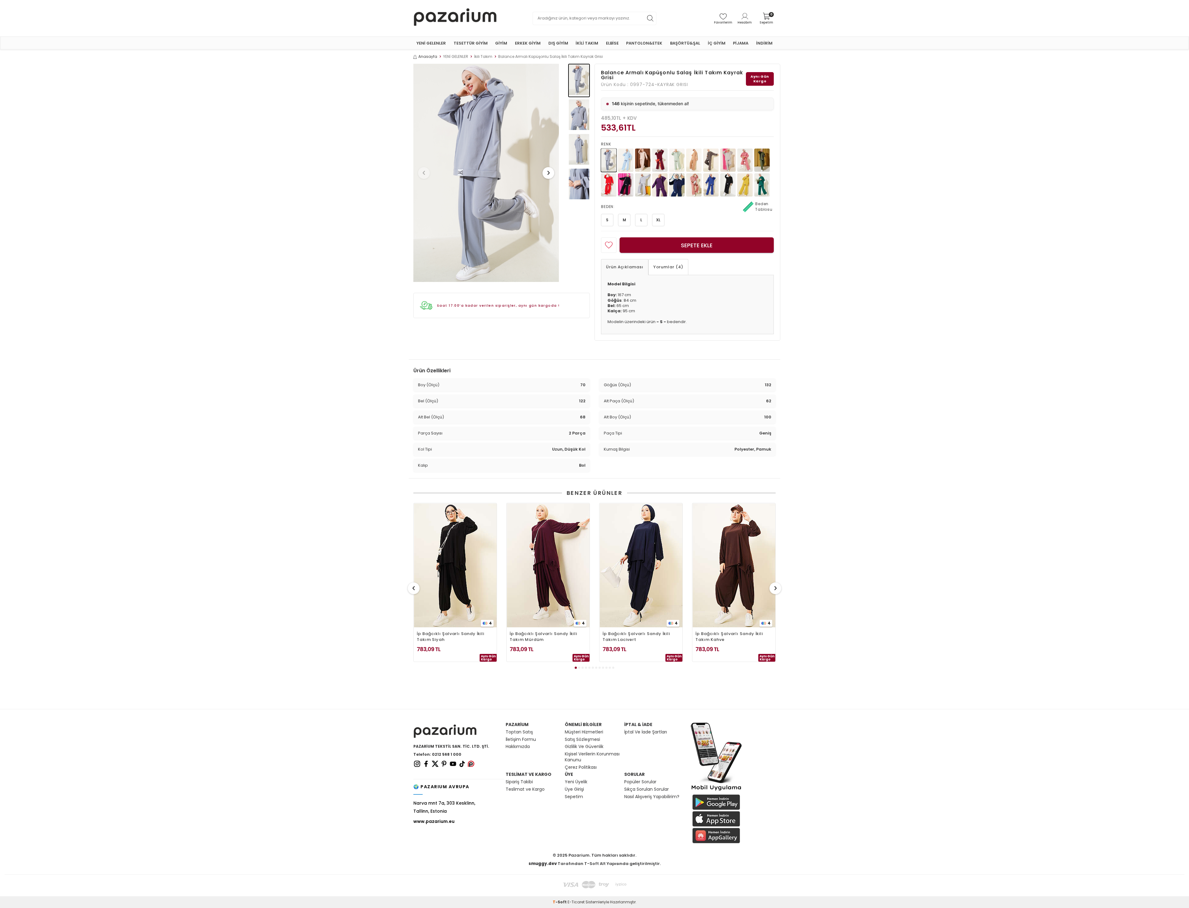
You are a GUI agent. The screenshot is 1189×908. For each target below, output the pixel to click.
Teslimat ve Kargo (525, 789)
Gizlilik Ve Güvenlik (584, 747)
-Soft (560, 902)
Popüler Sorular (640, 782)
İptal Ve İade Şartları (645, 732)
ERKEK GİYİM (528, 43)
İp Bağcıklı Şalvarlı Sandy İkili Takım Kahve (729, 636)
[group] (486, 173)
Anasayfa (427, 56)
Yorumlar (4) (668, 267)
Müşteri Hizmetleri (584, 732)
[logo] (455, 18)
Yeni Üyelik (576, 782)
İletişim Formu (521, 739)
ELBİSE (612, 43)
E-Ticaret (576, 902)
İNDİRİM (764, 43)
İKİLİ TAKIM (587, 43)
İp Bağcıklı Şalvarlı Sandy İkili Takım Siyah (450, 636)
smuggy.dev (543, 864)
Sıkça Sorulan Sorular (646, 789)
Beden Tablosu (764, 206)
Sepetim (574, 797)
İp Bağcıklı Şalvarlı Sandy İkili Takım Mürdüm (543, 636)
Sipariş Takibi (519, 782)
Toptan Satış (519, 732)
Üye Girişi (574, 789)
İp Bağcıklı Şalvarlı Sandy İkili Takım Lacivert (636, 636)
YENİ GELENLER (431, 43)
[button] (424, 173)
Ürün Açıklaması (624, 267)
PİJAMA (740, 43)
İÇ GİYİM (716, 43)
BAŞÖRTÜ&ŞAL (685, 43)
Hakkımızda (518, 747)
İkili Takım (483, 56)
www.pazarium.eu (434, 821)
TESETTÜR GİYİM (471, 43)
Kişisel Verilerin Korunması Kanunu (592, 757)
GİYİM (501, 43)
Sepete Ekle (696, 245)
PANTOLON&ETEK (644, 43)
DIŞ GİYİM (558, 43)
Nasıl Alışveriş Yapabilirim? (651, 797)
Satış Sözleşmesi (582, 739)
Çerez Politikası (581, 767)
